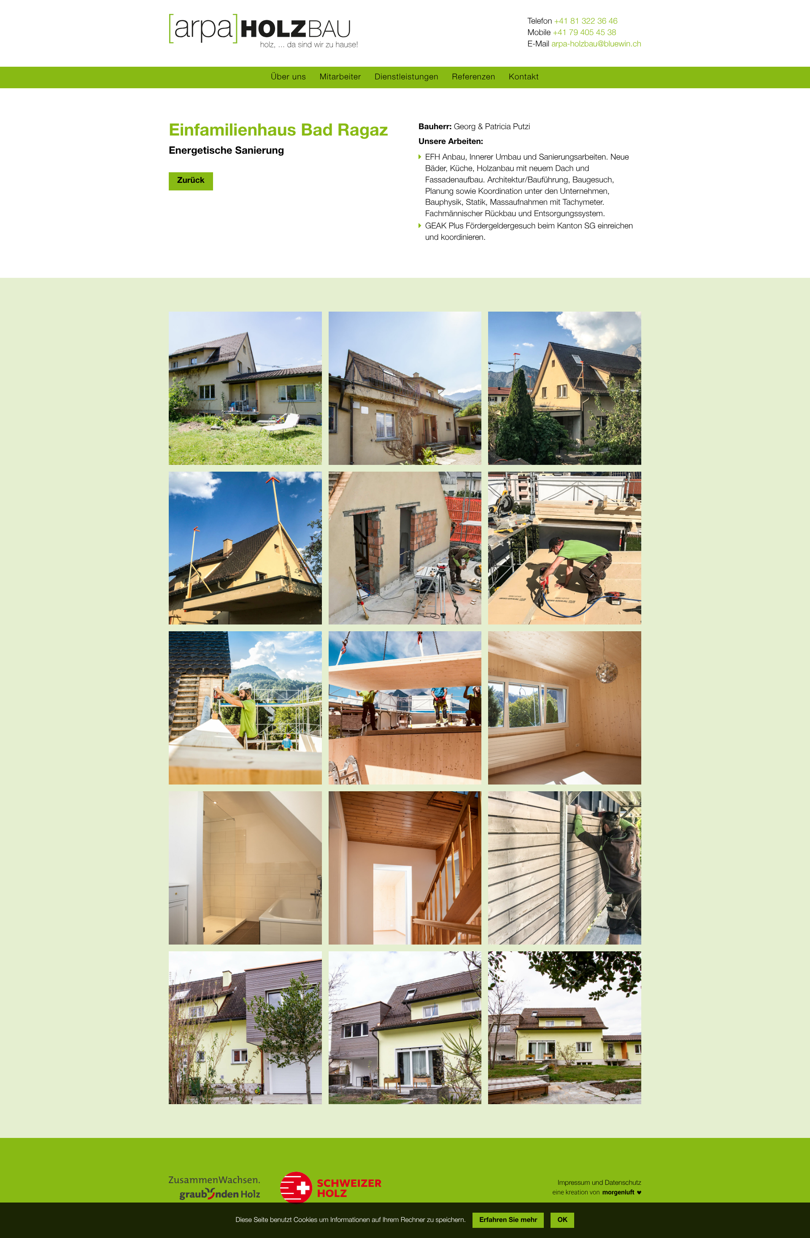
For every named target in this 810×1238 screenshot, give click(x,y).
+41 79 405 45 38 (584, 33)
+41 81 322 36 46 (586, 22)
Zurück (191, 181)
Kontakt (524, 77)
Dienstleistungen (406, 77)
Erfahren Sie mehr (508, 1220)
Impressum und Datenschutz (599, 1183)
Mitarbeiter (340, 77)
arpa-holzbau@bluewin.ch (596, 45)
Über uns (288, 77)
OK (562, 1220)
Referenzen (474, 77)
